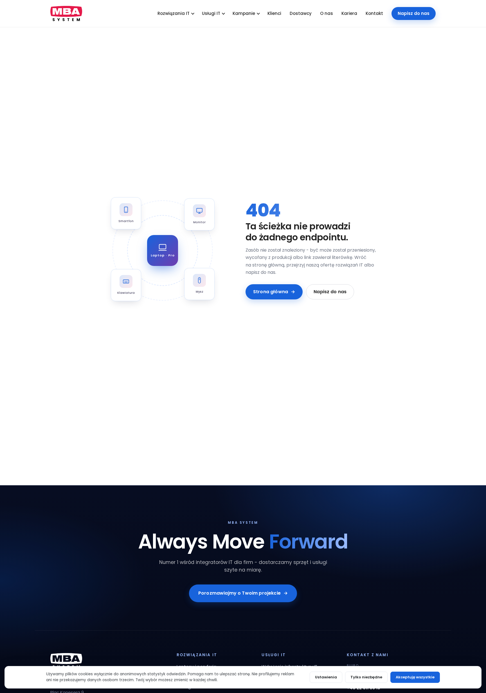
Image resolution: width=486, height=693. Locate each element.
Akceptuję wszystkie (415, 677)
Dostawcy (301, 13)
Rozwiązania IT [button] (174, 13)
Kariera (349, 13)
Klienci (274, 13)
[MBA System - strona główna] (66, 13)
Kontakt (374, 13)
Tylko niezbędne (366, 677)
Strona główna (274, 291)
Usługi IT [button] (211, 13)
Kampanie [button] (244, 13)
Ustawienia (326, 677)
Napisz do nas (413, 13)
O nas (326, 13)
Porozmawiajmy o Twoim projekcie (243, 593)
